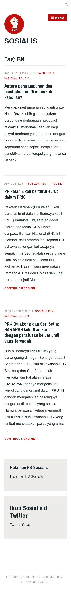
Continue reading (28, 288)
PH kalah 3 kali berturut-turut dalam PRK (31, 194)
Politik (24, 78)
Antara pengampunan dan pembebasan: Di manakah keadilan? (28, 91)
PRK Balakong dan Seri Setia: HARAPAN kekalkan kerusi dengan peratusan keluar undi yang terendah (31, 332)
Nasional (10, 78)
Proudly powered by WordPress (29, 577)
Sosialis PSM (42, 73)
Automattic (41, 582)
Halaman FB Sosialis (26, 475)
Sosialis (20, 40)
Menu (59, 18)
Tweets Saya (20, 524)
